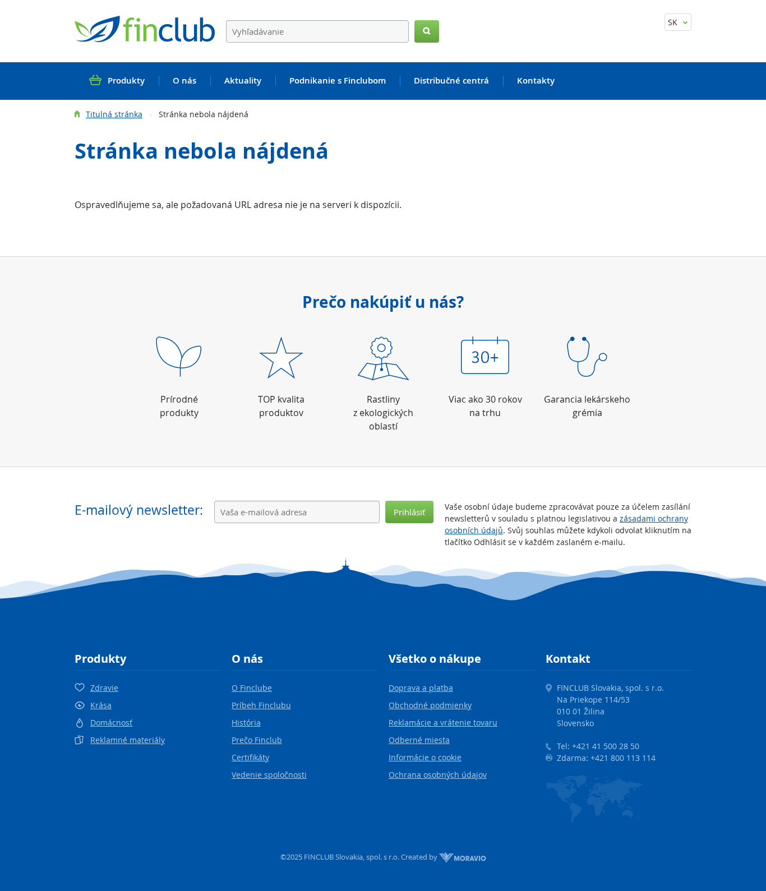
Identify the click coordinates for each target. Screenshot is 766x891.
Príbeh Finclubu (261, 705)
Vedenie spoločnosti (269, 774)
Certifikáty (250, 757)
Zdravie (104, 687)
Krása (101, 705)
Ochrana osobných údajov (438, 774)
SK (674, 22)
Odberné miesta (419, 740)
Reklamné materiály (127, 740)
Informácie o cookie (425, 757)
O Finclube (252, 687)
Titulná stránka (114, 114)
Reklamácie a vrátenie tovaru (443, 722)
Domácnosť (111, 722)
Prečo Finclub (257, 740)
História (246, 722)
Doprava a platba (421, 687)
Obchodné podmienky (430, 705)
